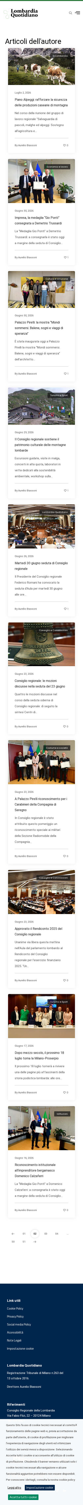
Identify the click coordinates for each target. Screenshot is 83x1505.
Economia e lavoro (57, 166)
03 (45, 1233)
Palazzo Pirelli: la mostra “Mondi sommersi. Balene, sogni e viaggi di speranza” (39, 328)
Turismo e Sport (59, 395)
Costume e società (57, 748)
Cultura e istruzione (57, 278)
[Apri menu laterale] (77, 13)
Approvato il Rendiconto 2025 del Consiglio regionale (38, 931)
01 (24, 1233)
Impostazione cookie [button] (20, 1348)
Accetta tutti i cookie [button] (23, 1497)
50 (13, 1241)
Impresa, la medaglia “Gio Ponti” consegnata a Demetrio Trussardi (38, 220)
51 (24, 1241)
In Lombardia (60, 55)
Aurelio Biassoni (27, 145)
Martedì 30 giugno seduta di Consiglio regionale (41, 566)
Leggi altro (14, 1487)
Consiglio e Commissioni (53, 630)
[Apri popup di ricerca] (70, 13)
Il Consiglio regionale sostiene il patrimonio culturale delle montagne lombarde (40, 444)
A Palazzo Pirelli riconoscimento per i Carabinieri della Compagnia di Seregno (41, 804)
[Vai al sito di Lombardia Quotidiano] (20, 13)
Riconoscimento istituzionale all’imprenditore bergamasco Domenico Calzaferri (35, 1170)
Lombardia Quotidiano (55, 512)
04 (56, 1233)
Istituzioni (62, 1113)
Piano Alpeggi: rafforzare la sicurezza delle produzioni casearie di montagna (41, 102)
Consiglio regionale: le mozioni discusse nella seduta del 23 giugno (40, 683)
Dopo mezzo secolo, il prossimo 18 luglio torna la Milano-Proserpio (39, 1055)
